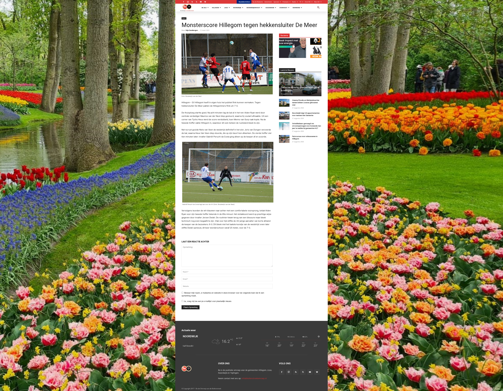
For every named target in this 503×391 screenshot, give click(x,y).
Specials (276, 2)
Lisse (226, 8)
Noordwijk (237, 8)
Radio (294, 2)
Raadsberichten (244, 2)
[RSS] (192, 2)
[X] (196, 2)
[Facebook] (183, 2)
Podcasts (286, 2)
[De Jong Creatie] (298, 46)
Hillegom (215, 8)
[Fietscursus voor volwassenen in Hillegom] (284, 139)
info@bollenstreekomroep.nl (254, 378)
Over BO (308, 2)
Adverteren (268, 2)
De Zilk (204, 8)
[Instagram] (188, 2)
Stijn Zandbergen (192, 30)
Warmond (296, 8)
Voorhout (283, 8)
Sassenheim (270, 8)
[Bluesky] (205, 2)
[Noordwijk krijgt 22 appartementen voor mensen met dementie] (284, 116)
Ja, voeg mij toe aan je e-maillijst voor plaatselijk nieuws (207, 301)
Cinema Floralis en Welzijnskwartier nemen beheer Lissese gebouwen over (305, 102)
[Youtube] (201, 2)
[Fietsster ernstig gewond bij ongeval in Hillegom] (300, 84)
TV (300, 2)
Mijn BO (317, 2)
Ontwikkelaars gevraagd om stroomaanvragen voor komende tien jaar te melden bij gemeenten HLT (306, 126)
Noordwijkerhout (253, 8)
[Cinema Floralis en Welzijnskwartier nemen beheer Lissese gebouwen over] (284, 103)
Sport (184, 18)
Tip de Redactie (257, 2)
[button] (318, 8)
